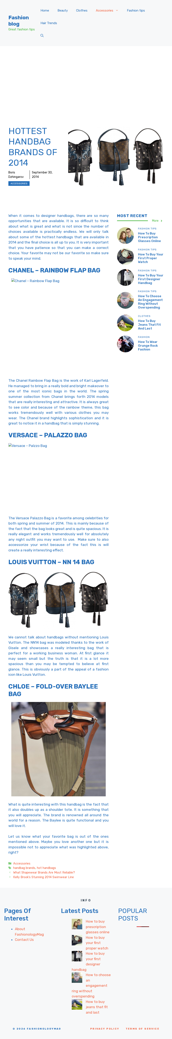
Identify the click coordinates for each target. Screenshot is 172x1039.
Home (44, 10)
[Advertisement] (86, 77)
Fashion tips (136, 10)
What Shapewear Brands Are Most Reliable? (44, 872)
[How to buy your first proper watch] (77, 941)
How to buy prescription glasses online (149, 237)
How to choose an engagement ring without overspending (150, 301)
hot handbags (46, 868)
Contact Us (24, 939)
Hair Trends (48, 23)
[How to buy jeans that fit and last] (77, 1005)
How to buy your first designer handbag (150, 279)
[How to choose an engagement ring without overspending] (77, 978)
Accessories (104, 10)
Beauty (62, 10)
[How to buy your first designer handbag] (77, 957)
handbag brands (24, 868)
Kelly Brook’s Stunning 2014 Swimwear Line (43, 877)
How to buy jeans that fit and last (149, 324)
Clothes (81, 10)
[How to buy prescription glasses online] (77, 925)
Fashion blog (18, 20)
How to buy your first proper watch (150, 258)
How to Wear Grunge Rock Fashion (148, 345)
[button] (42, 35)
